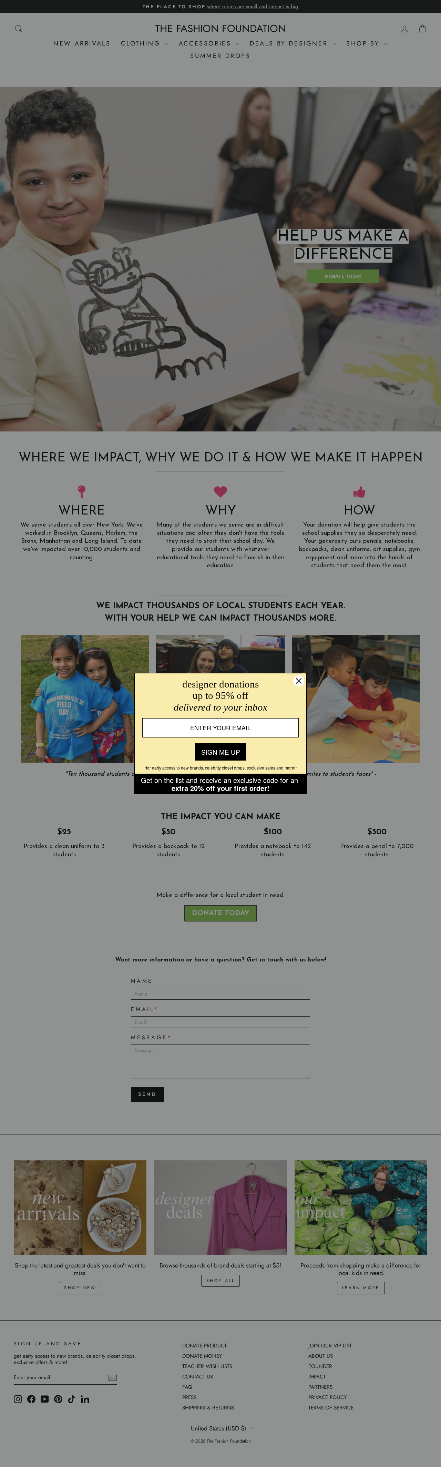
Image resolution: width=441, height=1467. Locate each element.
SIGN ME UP (220, 751)
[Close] (298, 681)
